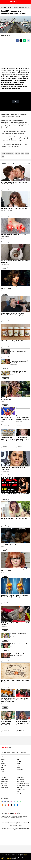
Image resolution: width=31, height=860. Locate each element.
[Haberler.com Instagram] (11, 801)
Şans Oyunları (4, 783)
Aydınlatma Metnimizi (6, 858)
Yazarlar (18, 767)
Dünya (2, 771)
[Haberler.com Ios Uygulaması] (4, 813)
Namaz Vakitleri (4, 779)
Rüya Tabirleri (4, 785)
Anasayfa (3, 7)
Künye (18, 752)
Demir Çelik (17, 153)
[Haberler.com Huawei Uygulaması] (18, 813)
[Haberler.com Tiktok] (11, 805)
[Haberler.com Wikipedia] (5, 805)
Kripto (2, 767)
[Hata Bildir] (14, 828)
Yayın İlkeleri (23, 752)
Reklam (8, 752)
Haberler (3, 756)
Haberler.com (4, 775)
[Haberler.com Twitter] (8, 801)
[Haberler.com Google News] (2, 801)
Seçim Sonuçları (4, 781)
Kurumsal (19, 775)
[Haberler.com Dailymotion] (17, 805)
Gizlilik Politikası (20, 779)
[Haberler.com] (6, 747)
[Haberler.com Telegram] (14, 805)
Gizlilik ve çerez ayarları (7, 828)
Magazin (3, 763)
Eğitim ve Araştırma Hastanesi (7, 153)
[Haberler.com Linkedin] (14, 801)
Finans (18, 763)
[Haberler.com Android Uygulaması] (11, 813)
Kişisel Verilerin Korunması (23, 783)
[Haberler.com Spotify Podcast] (20, 801)
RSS (18, 791)
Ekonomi (3, 759)
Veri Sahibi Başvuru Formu (23, 785)
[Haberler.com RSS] (2, 805)
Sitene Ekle (19, 793)
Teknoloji (19, 761)
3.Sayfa (2, 769)
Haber (10, 825)
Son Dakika (3, 765)
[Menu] (2, 2)
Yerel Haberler (20, 769)
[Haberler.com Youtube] (8, 805)
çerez (25, 854)
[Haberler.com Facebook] (5, 801)
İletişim (13, 752)
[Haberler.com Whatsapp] (17, 801)
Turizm (18, 765)
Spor (2, 761)
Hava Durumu (4, 777)
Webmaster (19, 787)
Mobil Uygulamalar (21, 789)
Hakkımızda (3, 752)
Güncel (9, 7)
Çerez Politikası (20, 781)
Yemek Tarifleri (4, 787)
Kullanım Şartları (20, 777)
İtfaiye (22, 153)
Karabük (27, 153)
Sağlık (18, 759)
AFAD (3, 156)
